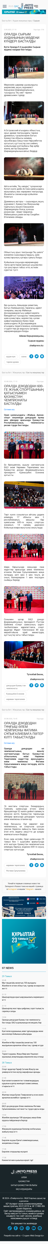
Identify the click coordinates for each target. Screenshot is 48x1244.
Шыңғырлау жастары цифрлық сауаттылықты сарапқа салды (23, 1008)
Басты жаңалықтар (35, 372)
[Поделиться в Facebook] (31, 356)
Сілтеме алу (9, 409)
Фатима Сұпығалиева (15, 871)
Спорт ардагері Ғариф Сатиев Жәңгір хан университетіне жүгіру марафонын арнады (21, 1069)
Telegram (29, 889)
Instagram (12, 889)
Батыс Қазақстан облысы (24, 1185)
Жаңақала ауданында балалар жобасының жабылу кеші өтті (21, 1129)
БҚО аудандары (24, 1189)
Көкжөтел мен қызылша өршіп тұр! (17, 1159)
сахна (23, 357)
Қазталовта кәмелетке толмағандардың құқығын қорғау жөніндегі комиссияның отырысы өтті (20, 1082)
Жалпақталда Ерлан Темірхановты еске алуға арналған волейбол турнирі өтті (22, 1095)
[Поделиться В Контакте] (42, 356)
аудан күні (10, 357)
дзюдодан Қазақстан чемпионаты (16, 686)
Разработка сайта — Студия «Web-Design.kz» (24, 1236)
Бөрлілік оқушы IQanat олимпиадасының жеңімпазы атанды (20, 1140)
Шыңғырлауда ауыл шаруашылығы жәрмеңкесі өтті (23, 997)
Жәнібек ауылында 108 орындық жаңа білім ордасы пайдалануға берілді (21, 1117)
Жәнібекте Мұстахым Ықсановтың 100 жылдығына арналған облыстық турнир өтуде (22, 1042)
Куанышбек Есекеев (15, 694)
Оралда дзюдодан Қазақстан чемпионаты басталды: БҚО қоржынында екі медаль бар (21, 1020)
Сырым (36, 21)
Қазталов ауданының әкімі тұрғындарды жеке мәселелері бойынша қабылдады (22, 1031)
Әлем (24, 1177)
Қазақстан (24, 1181)
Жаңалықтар (19, 372)
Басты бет (6, 21)
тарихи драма (12, 362)
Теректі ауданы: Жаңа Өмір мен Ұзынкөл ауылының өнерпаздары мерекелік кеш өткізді (23, 1054)
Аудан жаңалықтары (22, 21)
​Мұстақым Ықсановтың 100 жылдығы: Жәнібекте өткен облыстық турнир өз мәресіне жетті (23, 984)
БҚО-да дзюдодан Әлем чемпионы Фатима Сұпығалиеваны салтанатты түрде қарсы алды (23, 1106)
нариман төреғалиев (15, 699)
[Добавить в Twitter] (36, 356)
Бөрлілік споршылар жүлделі (15, 1150)
